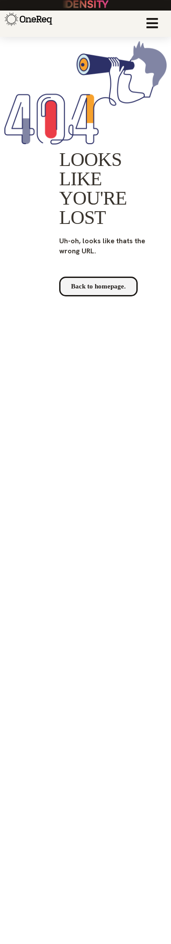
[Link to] (27, 24)
